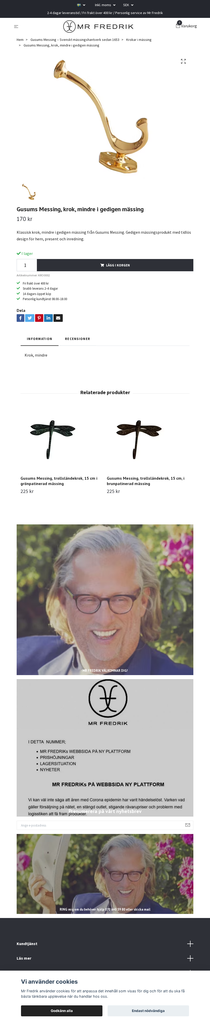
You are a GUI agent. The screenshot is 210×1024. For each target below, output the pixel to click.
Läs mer (24, 958)
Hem (20, 39)
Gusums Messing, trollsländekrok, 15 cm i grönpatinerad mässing (58, 481)
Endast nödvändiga (148, 1011)
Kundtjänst (27, 943)
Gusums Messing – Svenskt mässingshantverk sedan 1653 (74, 39)
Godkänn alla (62, 1011)
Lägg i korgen (118, 265)
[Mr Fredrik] (98, 26)
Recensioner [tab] (77, 339)
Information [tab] (39, 339)
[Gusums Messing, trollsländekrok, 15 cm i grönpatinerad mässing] (61, 440)
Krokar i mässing (139, 39)
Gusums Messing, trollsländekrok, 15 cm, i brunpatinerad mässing (145, 481)
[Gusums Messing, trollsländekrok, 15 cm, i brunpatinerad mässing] (148, 440)
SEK (126, 5)
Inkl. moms (103, 5)
